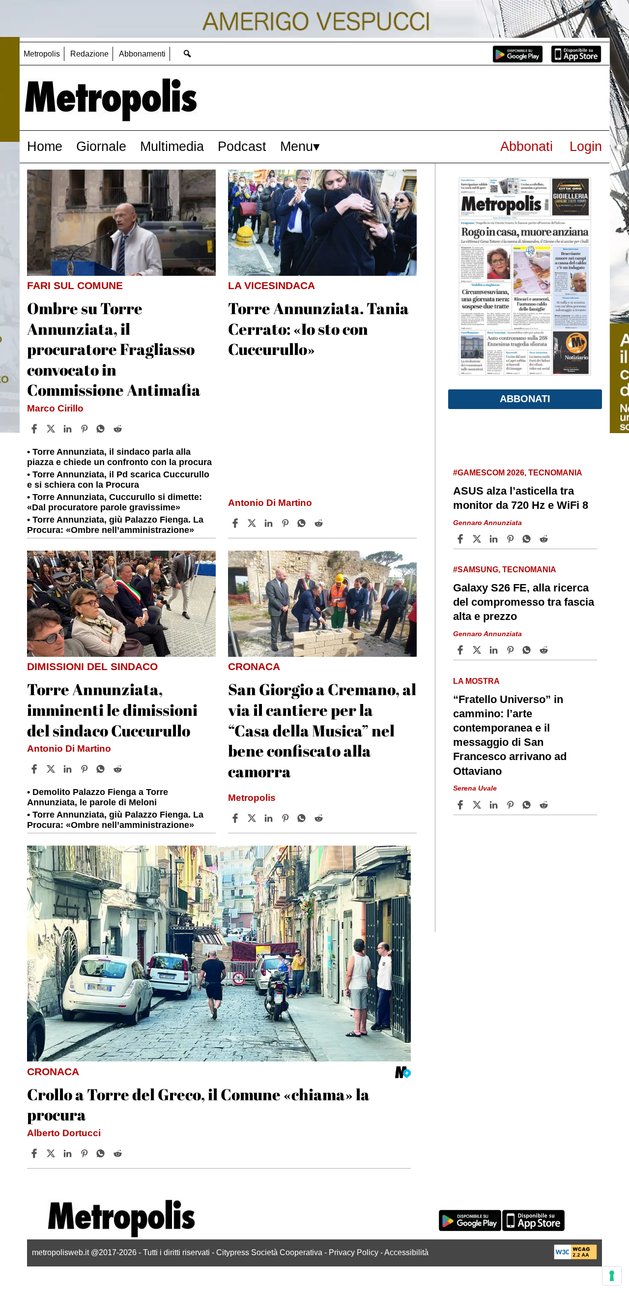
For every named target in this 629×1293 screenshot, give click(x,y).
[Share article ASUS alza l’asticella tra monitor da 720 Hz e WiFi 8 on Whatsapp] (528, 539)
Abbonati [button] (525, 398)
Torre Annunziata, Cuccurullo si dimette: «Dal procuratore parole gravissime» (114, 502)
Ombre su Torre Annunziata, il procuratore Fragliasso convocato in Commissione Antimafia (113, 348)
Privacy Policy (353, 1252)
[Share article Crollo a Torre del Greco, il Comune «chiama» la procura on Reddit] (119, 1153)
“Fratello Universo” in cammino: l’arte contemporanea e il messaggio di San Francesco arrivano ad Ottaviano (510, 735)
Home (44, 146)
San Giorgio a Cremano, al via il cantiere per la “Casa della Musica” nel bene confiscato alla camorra (322, 729)
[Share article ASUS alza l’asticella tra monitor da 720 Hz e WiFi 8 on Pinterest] (511, 539)
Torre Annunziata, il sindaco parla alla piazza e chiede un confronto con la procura (119, 457)
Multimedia (172, 146)
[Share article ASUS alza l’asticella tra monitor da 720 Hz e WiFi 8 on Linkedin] (495, 539)
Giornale (101, 146)
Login (586, 146)
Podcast (242, 146)
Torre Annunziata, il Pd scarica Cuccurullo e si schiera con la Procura (118, 480)
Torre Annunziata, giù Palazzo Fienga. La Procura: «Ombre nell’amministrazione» (115, 525)
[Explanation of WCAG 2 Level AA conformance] (575, 1257)
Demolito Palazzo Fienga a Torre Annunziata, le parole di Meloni (97, 797)
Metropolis (42, 54)
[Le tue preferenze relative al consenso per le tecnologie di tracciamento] (611, 1275)
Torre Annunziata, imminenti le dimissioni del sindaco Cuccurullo (112, 709)
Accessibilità (406, 1252)
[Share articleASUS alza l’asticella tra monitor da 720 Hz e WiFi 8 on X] (478, 539)
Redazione (89, 54)
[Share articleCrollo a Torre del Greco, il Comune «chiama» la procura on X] (52, 1153)
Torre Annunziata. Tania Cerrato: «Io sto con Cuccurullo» (318, 328)
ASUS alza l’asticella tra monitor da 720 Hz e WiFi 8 (520, 498)
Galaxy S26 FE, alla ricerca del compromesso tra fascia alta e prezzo (523, 602)
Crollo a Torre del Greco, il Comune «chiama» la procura (198, 1104)
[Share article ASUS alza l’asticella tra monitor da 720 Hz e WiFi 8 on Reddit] (545, 539)
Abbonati (526, 146)
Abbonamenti (142, 54)
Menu (296, 146)
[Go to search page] (187, 53)
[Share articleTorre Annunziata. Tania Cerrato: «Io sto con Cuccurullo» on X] (253, 523)
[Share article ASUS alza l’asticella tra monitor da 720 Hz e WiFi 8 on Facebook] (461, 539)
